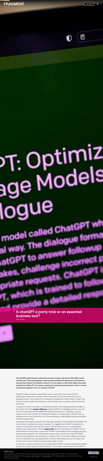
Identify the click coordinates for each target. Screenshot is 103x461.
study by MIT (49, 429)
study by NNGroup (40, 409)
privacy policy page (32, 456)
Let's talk (89, 4)
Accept (93, 453)
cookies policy (47, 456)
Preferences (93, 457)
